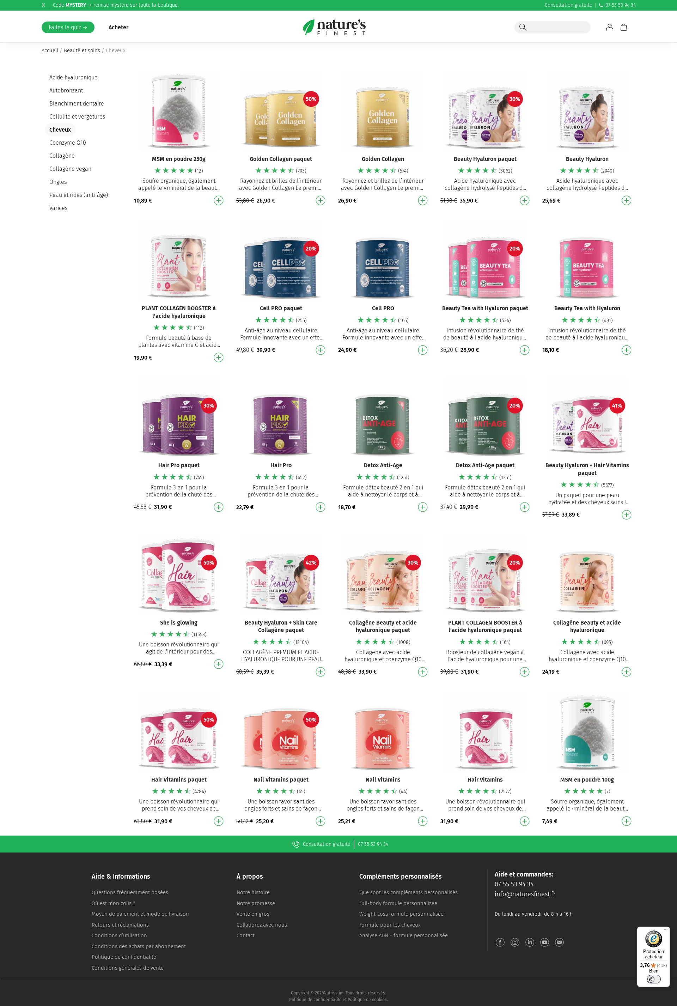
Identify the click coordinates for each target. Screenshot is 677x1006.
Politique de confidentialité (124, 957)
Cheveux (60, 129)
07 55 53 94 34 (620, 5)
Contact (246, 935)
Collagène (62, 155)
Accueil (50, 50)
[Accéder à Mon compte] (609, 27)
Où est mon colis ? (113, 903)
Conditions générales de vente (128, 968)
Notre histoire (253, 892)
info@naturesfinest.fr (525, 894)
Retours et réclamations (120, 925)
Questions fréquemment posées (130, 892)
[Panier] (623, 27)
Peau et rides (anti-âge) (78, 195)
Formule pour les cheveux (390, 925)
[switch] (654, 979)
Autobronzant (66, 90)
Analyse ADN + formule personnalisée (403, 935)
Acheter (118, 27)
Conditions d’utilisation (119, 935)
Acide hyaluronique (73, 77)
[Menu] (665, 931)
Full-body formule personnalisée (398, 903)
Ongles (58, 182)
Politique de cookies (367, 999)
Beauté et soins (82, 50)
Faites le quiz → (68, 27)
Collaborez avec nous (262, 925)
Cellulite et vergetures (77, 116)
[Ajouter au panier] (218, 200)
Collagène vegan (70, 168)
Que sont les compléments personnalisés (408, 892)
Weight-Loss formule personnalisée (401, 914)
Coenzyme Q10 (67, 142)
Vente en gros (253, 914)
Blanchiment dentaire (76, 103)
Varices (58, 208)
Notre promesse (256, 903)
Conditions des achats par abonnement (139, 946)
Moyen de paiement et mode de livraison (140, 914)
